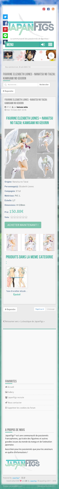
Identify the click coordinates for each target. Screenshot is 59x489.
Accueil (10, 387)
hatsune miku (22, 107)
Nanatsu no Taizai (20, 181)
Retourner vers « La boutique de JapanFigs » (25, 321)
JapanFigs (33, 481)
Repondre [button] (8, 91)
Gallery (10, 392)
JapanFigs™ (16, 478)
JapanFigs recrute (15, 397)
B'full (18, 191)
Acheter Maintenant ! (22, 225)
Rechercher (44, 85)
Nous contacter (14, 402)
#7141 (8, 107)
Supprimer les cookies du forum (21, 407)
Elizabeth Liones (26, 186)
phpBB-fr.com (17, 486)
